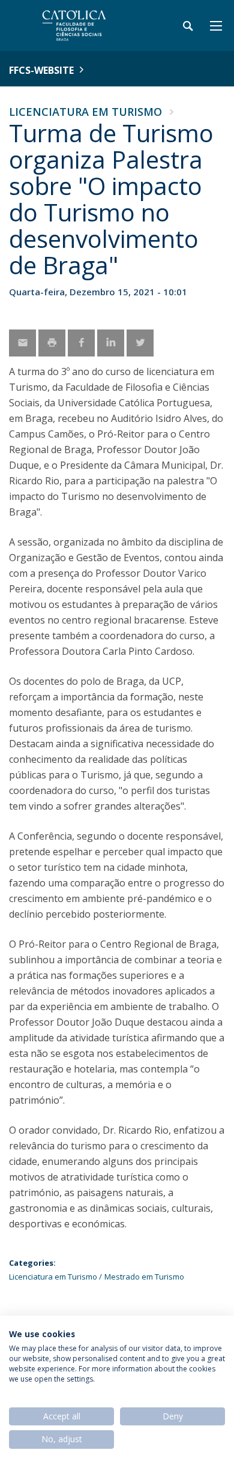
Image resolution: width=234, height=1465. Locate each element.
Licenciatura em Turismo (85, 111)
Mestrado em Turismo (144, 1276)
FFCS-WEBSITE (41, 70)
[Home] (84, 25)
